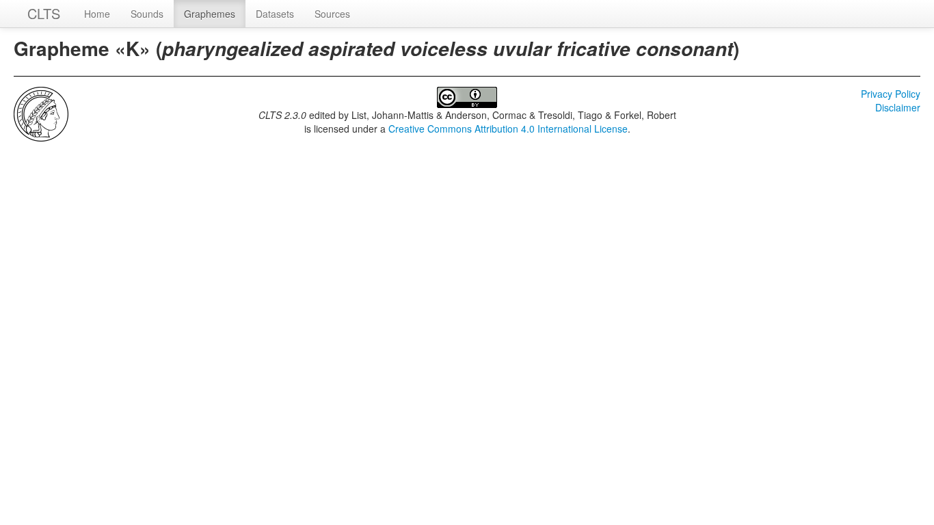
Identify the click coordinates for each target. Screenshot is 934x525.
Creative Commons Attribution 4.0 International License (508, 128)
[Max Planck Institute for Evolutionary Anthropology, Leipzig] (41, 113)
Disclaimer (897, 107)
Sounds (147, 14)
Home (97, 14)
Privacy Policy (890, 93)
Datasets (275, 14)
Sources (332, 14)
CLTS (43, 13)
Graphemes (209, 14)
